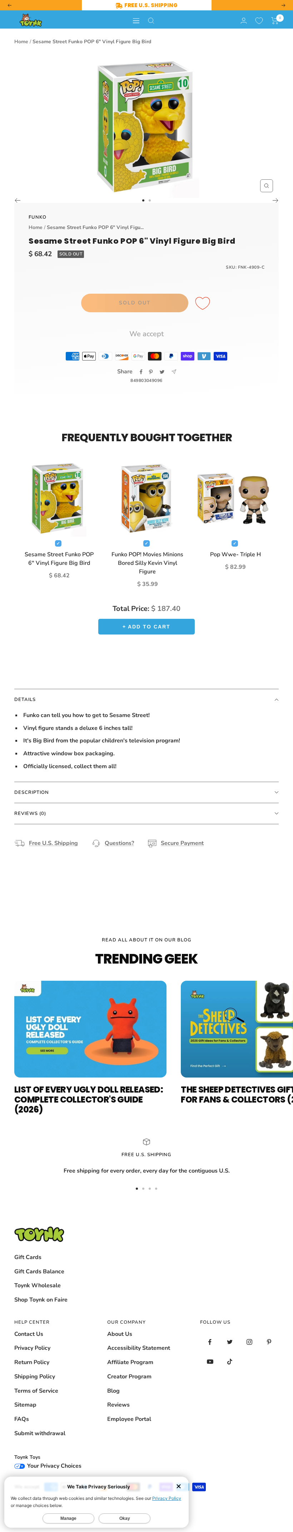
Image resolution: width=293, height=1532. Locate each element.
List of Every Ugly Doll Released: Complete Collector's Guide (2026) (88, 1099)
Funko (37, 217)
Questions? (119, 843)
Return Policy (31, 1362)
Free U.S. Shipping (53, 843)
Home (21, 41)
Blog (113, 1391)
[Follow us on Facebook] (210, 1342)
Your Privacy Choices (53, 1466)
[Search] (151, 21)
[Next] (276, 200)
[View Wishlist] (259, 20)
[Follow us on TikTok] (229, 1362)
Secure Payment (182, 843)
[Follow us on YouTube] (210, 1362)
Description (31, 792)
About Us (119, 1334)
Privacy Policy (32, 1348)
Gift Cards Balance (39, 1271)
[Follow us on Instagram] (249, 1342)
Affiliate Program (130, 1362)
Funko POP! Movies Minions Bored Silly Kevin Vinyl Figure (147, 563)
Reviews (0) (30, 813)
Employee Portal (129, 1419)
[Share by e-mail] (174, 371)
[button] (275, 20)
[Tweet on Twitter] (162, 371)
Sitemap (25, 1405)
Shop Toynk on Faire (41, 1300)
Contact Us (28, 1334)
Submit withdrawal (39, 1433)
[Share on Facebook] (141, 371)
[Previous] (17, 200)
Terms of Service (36, 1391)
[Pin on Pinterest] (151, 371)
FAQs (21, 1419)
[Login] (243, 21)
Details (25, 699)
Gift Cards (27, 1257)
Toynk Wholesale (37, 1285)
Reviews (118, 1405)
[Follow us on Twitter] (229, 1342)
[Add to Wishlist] (203, 304)
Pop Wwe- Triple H (235, 554)
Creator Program (129, 1377)
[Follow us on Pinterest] (269, 1342)
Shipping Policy (34, 1377)
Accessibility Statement (138, 1348)
